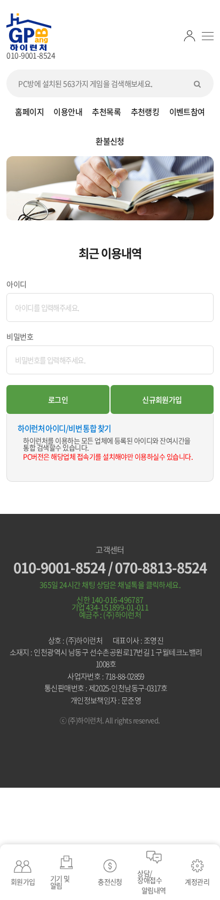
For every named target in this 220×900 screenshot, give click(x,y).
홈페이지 (29, 112)
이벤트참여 (187, 112)
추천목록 (106, 112)
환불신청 (110, 141)
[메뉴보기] (208, 36)
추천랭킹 (145, 112)
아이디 (16, 284)
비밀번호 (19, 336)
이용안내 (67, 112)
